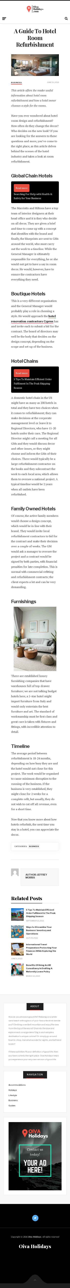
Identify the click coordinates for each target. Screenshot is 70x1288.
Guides (11, 1105)
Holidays (12, 1090)
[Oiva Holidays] (35, 8)
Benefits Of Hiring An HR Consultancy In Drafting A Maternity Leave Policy (39, 968)
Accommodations (17, 1085)
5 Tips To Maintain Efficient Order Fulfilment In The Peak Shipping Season (40, 913)
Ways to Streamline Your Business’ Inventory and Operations (39, 930)
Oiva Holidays (34, 1236)
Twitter (35, 1218)
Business (16, 82)
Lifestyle (12, 1095)
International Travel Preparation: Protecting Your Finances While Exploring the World (41, 949)
